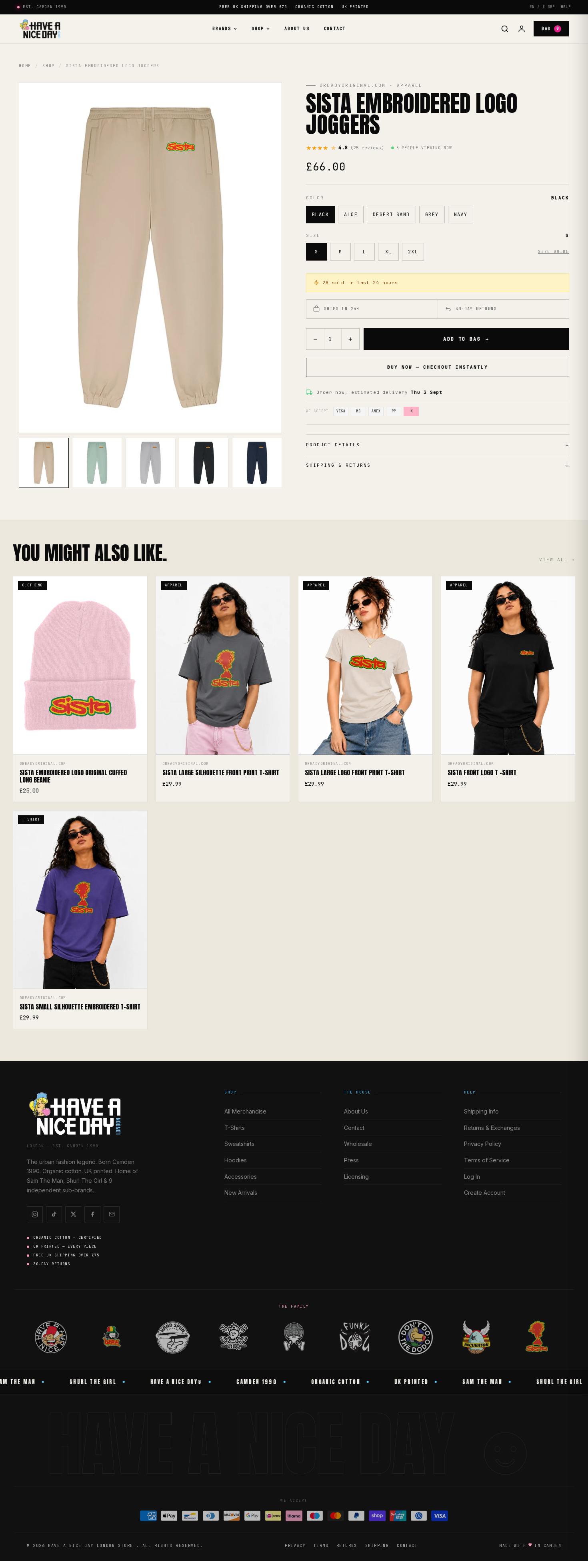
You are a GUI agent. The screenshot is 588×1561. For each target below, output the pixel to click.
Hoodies (235, 1160)
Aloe (351, 214)
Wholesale (358, 1143)
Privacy (295, 1545)
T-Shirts (234, 1127)
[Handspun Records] (172, 1337)
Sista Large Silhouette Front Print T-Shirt (220, 772)
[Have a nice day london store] (40, 28)
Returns (346, 1545)
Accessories (240, 1176)
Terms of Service (487, 1160)
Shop (48, 65)
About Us (296, 28)
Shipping (377, 1545)
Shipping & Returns (437, 465)
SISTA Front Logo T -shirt (482, 772)
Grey (432, 214)
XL (388, 252)
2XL (413, 252)
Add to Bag (466, 339)
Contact (335, 28)
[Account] (522, 29)
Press (351, 1160)
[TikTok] (54, 1214)
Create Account (484, 1192)
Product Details (437, 444)
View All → (557, 559)
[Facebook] (92, 1214)
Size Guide (553, 251)
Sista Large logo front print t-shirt (355, 772)
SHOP (258, 28)
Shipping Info (481, 1111)
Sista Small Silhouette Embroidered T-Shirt (80, 1007)
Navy (461, 214)
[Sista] (537, 1337)
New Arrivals (240, 1192)
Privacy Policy (482, 1143)
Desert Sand (391, 214)
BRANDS (221, 28)
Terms (321, 1545)
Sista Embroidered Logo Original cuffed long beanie (73, 776)
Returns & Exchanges (492, 1127)
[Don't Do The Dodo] (416, 1337)
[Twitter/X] (73, 1214)
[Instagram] (35, 1214)
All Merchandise (245, 1111)
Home (25, 65)
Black (320, 214)
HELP (566, 6)
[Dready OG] (112, 1337)
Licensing (356, 1176)
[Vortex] (294, 1337)
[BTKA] (233, 1337)
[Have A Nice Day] (51, 1337)
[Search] (505, 29)
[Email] (112, 1214)
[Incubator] (476, 1337)
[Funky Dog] (355, 1337)
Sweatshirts (239, 1143)
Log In (472, 1176)
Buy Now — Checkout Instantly (437, 367)
